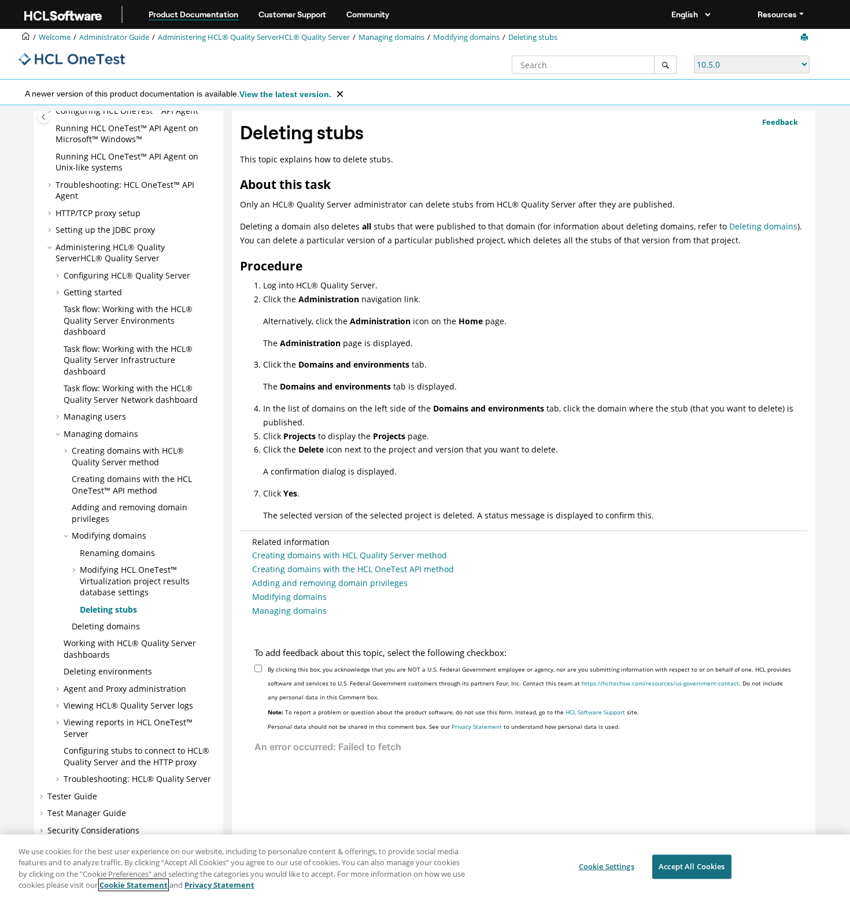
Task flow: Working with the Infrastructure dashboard (128, 360)
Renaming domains (117, 552)
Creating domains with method (128, 456)
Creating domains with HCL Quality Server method (349, 555)
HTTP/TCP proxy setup (98, 212)
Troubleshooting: (137, 778)
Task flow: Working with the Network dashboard (131, 394)
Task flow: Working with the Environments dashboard (128, 320)
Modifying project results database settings (135, 581)
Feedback (780, 122)
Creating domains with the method (132, 484)
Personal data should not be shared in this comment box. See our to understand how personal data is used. (444, 726)
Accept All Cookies (692, 866)
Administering (254, 37)
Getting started (93, 292)
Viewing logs (128, 705)
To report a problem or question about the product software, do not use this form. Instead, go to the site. (453, 712)
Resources (777, 14)
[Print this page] (805, 37)
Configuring (127, 110)
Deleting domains (106, 626)
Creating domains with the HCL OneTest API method (353, 569)
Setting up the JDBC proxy (105, 229)
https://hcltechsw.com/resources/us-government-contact (660, 683)
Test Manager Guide (86, 812)
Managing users (95, 416)
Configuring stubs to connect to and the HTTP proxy (136, 756)
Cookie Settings (606, 866)
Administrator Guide (114, 37)
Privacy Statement (477, 726)
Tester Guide (72, 796)
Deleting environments (108, 671)
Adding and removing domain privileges (330, 582)
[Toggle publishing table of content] (44, 117)
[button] (51, 111)
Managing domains (391, 37)
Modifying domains (466, 37)
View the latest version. (285, 94)
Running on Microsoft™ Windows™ (127, 134)
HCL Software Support (595, 712)
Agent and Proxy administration (125, 688)
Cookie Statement (133, 885)
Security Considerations (93, 830)
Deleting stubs (532, 37)
